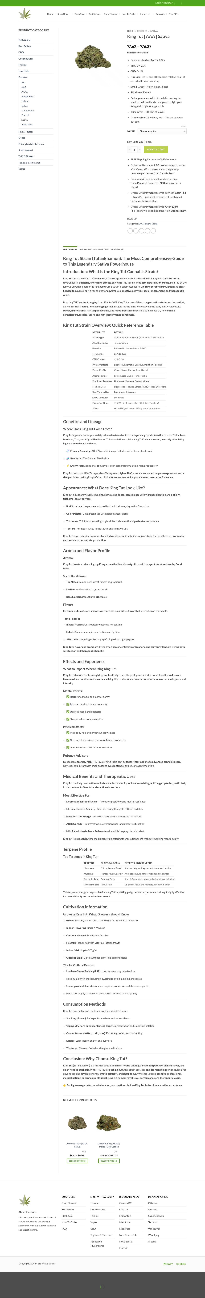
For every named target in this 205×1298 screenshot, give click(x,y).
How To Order (129, 14)
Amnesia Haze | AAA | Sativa (77, 1145)
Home (50, 14)
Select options (77, 1161)
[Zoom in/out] (3, 1279)
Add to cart (156, 149)
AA (23, 82)
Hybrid (25, 101)
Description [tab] (70, 249)
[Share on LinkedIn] (153, 230)
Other (21, 137)
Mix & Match (27, 110)
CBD (21, 52)
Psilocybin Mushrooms (31, 143)
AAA (23, 87)
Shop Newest (110, 14)
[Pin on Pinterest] (147, 230)
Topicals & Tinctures (29, 162)
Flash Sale (79, 14)
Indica (24, 105)
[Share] (21, 1279)
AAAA (24, 91)
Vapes (21, 168)
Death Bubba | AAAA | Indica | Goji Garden (109, 1145)
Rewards (160, 14)
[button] (178, 3)
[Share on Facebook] (130, 230)
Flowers (22, 77)
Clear (184, 126)
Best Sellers (94, 14)
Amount (131, 131)
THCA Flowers (26, 156)
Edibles (22, 64)
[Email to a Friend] (141, 230)
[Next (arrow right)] (12, 1292)
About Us (144, 14)
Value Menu (27, 124)
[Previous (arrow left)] (3, 1292)
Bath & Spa (24, 39)
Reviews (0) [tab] (117, 249)
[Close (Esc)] (31, 1279)
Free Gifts (173, 14)
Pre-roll (25, 115)
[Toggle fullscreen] (12, 1279)
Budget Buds (27, 96)
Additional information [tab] (94, 249)
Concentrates (25, 58)
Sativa (24, 119)
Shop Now (62, 14)
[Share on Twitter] (136, 230)
